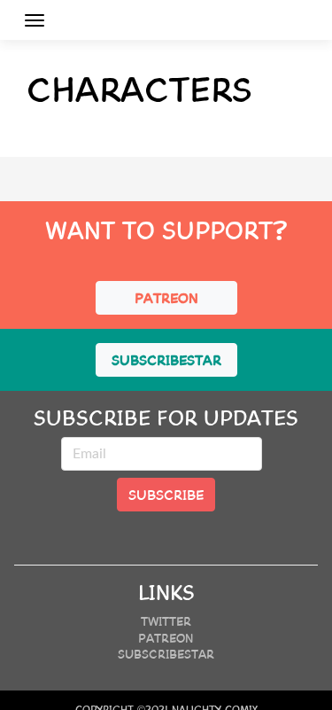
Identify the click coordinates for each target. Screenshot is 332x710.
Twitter (166, 620)
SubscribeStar (166, 653)
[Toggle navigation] (34, 20)
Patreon (166, 637)
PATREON (166, 297)
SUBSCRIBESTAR (166, 359)
